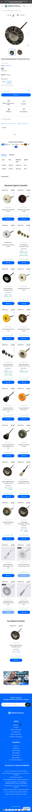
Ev (1, 10)
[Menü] (2, 6)
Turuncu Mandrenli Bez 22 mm (24, 408)
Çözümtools (18, 806)
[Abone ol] (28, 705)
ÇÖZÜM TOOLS (8, 65)
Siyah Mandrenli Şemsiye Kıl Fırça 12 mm (23, 602)
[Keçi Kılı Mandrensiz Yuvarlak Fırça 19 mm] (24, 554)
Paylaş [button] (4, 127)
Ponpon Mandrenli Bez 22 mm (8, 210)
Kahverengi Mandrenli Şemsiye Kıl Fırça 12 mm (8, 446)
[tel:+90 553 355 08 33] (27, 6)
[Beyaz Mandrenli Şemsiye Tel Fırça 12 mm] (8, 397)
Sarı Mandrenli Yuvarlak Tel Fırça (24, 245)
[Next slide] (26, 678)
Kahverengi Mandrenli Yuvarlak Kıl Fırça (8, 482)
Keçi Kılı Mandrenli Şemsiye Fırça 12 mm (24, 482)
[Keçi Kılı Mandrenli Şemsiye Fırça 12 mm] (24, 471)
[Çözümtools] (13, 6)
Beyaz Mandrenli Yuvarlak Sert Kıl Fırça (24, 365)
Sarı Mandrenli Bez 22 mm (8, 330)
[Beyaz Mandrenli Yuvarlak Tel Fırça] (8, 353)
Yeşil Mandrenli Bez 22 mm (23, 445)
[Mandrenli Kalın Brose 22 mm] (24, 199)
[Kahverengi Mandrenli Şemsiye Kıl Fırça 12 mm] (8, 434)
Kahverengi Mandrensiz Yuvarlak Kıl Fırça (24, 523)
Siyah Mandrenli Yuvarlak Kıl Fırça (8, 289)
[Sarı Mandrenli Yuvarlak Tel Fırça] (24, 234)
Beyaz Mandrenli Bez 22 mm (8, 245)
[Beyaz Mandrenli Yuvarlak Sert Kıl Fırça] (24, 353)
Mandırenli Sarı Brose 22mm (24, 330)
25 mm (21, 254)
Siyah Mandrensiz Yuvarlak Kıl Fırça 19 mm (8, 602)
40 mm (25, 254)
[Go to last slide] (5, 678)
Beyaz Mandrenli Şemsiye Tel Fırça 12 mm (8, 409)
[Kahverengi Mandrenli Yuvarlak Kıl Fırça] (8, 471)
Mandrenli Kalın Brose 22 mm (24, 210)
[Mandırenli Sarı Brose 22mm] (24, 318)
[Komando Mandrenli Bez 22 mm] (8, 511)
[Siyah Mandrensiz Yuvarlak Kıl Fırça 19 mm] (8, 590)
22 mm (25, 251)
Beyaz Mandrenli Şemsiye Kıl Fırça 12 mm (8, 566)
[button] (1, 1)
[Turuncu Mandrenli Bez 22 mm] (24, 397)
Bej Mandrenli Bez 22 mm (24, 289)
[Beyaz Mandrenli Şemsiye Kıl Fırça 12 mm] (8, 554)
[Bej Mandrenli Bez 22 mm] (24, 278)
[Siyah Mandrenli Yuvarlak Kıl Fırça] (8, 278)
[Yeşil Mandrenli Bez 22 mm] (24, 434)
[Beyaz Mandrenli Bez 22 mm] (8, 234)
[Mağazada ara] (30, 6)
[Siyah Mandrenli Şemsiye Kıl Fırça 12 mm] (24, 590)
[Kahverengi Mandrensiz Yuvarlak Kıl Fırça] (24, 511)
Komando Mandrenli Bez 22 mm (8, 523)
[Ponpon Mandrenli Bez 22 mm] (8, 199)
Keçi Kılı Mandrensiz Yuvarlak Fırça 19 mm (24, 565)
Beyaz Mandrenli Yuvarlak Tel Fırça (8, 365)
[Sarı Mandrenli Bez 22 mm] (8, 318)
